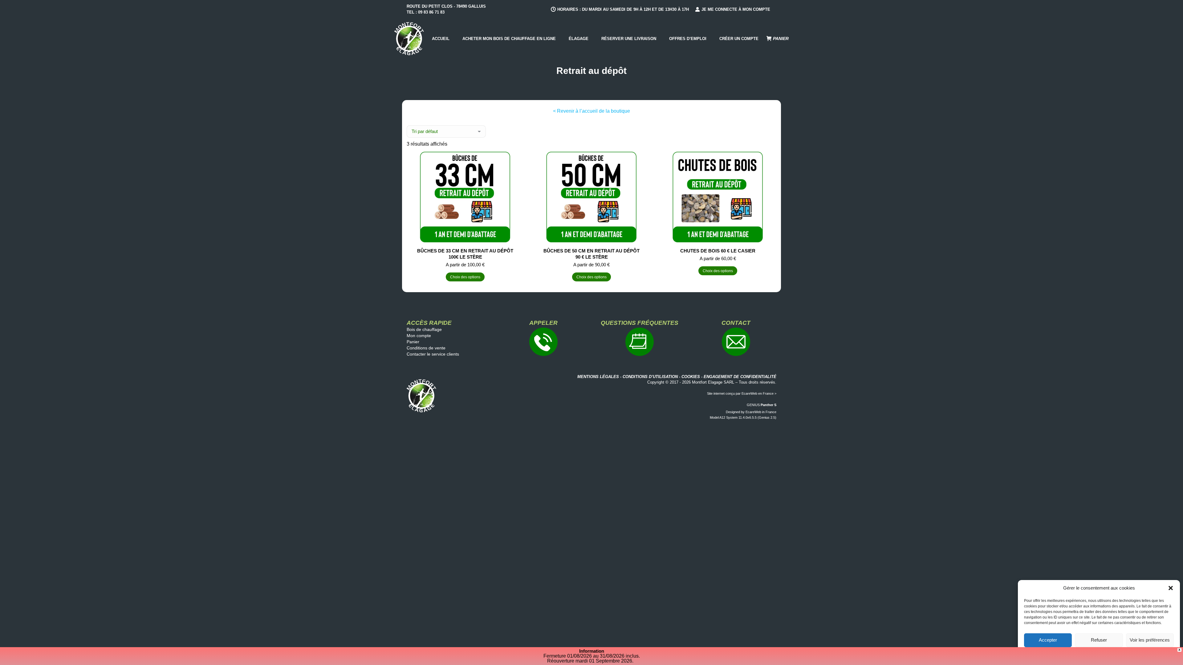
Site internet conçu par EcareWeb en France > (741, 393)
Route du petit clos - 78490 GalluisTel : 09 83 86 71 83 (446, 9)
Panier (413, 341)
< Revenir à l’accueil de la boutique (591, 111)
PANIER (781, 38)
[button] (1171, 588)
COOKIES (690, 376)
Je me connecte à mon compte (735, 9)
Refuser (1099, 640)
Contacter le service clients (433, 354)
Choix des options (465, 277)
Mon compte (419, 335)
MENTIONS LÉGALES (598, 376)
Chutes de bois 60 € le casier (717, 250)
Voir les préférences (1150, 640)
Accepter (1048, 640)
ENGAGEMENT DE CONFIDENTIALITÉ (740, 376)
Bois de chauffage (424, 329)
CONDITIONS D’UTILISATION (650, 376)
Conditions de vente (426, 347)
